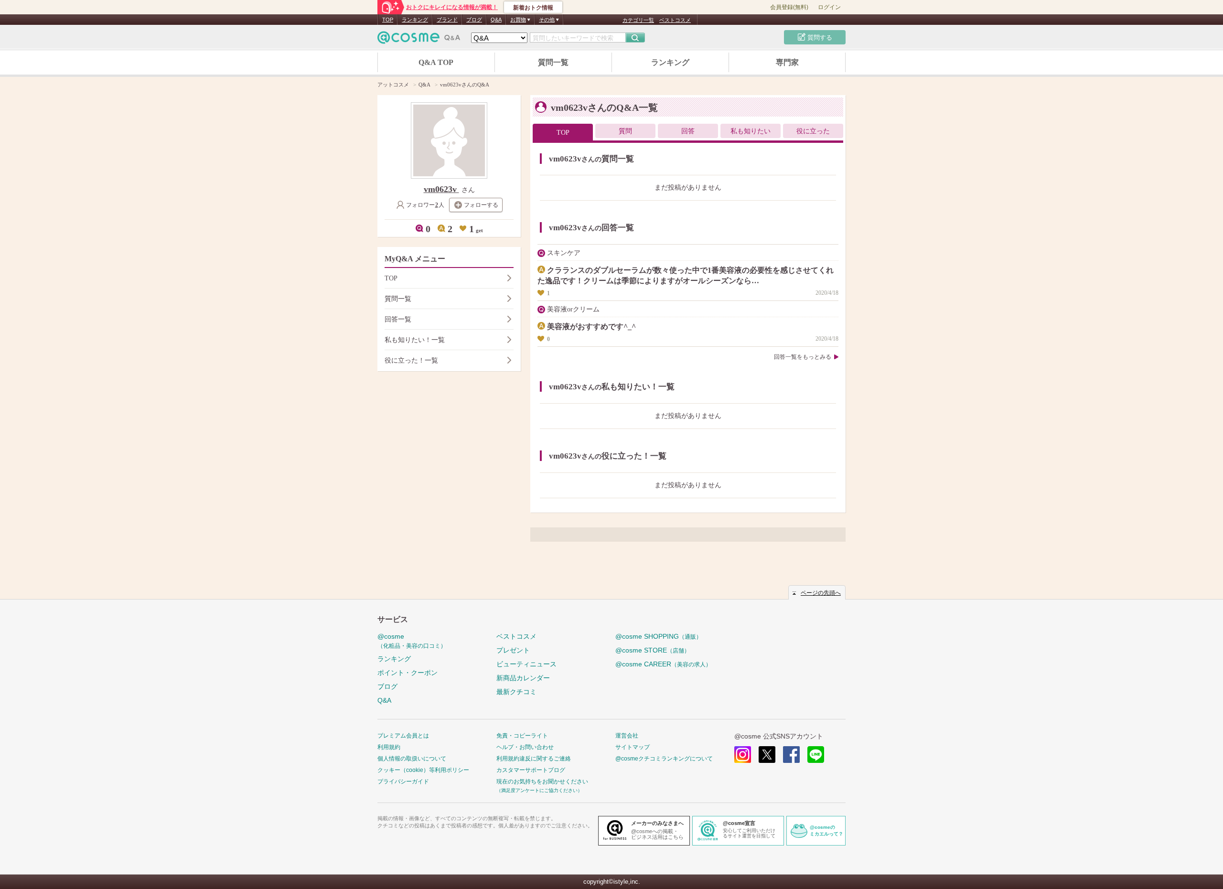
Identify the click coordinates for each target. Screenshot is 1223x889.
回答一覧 (398, 319)
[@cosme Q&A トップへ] (419, 39)
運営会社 (626, 735)
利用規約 (388, 747)
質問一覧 (553, 62)
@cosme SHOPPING (658, 636)
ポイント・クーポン (407, 672)
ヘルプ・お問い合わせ (525, 747)
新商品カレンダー (523, 678)
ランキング (415, 19)
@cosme (411, 640)
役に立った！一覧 (411, 360)
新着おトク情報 (533, 7)
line (815, 754)
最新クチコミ (516, 692)
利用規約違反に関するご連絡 (533, 758)
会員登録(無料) (789, 7)
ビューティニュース (526, 664)
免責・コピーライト (522, 735)
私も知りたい (750, 131)
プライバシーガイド (403, 781)
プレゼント (513, 650)
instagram (742, 754)
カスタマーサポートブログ (530, 770)
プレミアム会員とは (403, 735)
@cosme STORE (652, 650)
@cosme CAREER (663, 664)
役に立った (813, 131)
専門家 (787, 62)
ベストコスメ (675, 20)
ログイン (829, 7)
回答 (688, 131)
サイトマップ (632, 747)
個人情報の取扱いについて (411, 758)
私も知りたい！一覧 (415, 339)
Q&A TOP (435, 62)
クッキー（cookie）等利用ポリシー (423, 770)
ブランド (447, 19)
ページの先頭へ (821, 592)
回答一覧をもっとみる (802, 357)
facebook (791, 754)
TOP (387, 19)
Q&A (496, 19)
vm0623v (441, 189)
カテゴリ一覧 (638, 20)
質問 (625, 131)
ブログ (474, 19)
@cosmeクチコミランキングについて (664, 758)
